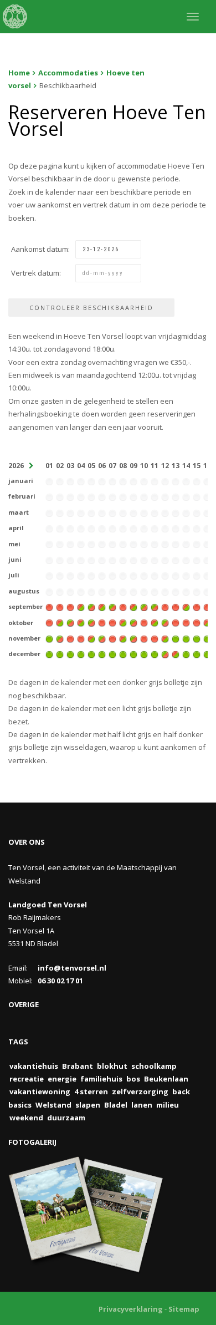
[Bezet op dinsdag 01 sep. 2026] (49, 606)
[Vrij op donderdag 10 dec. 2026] (144, 654)
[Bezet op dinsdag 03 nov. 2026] (70, 638)
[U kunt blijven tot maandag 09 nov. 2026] (133, 638)
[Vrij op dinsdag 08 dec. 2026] (123, 654)
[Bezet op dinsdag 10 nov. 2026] (144, 638)
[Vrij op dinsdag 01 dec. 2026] (49, 654)
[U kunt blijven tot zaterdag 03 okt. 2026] (70, 622)
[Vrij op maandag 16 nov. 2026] (207, 638)
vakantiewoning (39, 1091)
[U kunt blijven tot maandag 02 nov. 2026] (60, 638)
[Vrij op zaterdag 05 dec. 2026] (91, 654)
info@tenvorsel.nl (72, 968)
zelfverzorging (140, 1091)
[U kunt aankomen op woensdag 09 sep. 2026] (133, 606)
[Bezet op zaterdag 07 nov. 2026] (112, 638)
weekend (26, 1118)
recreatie (26, 1079)
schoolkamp (154, 1066)
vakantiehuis (33, 1066)
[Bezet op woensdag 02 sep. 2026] (60, 606)
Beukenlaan (166, 1079)
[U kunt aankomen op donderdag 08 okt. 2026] (123, 622)
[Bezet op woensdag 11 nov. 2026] (154, 638)
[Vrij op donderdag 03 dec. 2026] (70, 654)
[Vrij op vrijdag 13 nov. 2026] (175, 638)
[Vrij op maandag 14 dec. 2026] (186, 654)
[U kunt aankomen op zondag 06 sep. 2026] (102, 606)
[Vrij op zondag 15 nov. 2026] (196, 638)
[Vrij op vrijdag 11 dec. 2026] (154, 654)
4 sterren (91, 1091)
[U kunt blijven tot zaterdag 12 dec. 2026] (165, 654)
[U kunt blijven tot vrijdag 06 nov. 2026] (102, 638)
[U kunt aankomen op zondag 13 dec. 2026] (175, 654)
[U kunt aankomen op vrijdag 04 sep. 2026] (81, 606)
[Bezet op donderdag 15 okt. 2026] (196, 622)
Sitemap (183, 1309)
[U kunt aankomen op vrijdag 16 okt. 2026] (207, 622)
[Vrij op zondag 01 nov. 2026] (49, 638)
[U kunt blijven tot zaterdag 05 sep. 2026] (91, 606)
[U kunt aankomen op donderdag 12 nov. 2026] (165, 638)
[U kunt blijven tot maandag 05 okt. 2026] (91, 622)
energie (62, 1079)
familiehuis (101, 1079)
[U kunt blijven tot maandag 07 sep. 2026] (112, 606)
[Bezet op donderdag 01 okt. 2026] (49, 622)
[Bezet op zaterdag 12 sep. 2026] (165, 606)
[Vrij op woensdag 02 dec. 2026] (60, 654)
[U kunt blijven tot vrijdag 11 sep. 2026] (154, 606)
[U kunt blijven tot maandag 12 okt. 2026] (165, 622)
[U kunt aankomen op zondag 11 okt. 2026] (154, 622)
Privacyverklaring (131, 1309)
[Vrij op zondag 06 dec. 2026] (102, 654)
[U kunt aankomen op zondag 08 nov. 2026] (123, 638)
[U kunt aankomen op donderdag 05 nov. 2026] (91, 638)
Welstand (53, 1105)
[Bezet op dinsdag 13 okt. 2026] (175, 622)
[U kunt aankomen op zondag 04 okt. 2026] (81, 622)
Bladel (115, 1105)
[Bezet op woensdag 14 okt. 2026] (186, 622)
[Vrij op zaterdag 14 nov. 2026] (186, 638)
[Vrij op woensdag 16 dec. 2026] (207, 654)
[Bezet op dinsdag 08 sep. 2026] (123, 606)
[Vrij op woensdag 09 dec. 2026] (133, 654)
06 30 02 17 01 (60, 981)
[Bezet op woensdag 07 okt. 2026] (112, 622)
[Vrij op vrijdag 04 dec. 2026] (81, 654)
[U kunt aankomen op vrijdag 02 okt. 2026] (60, 622)
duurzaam (66, 1118)
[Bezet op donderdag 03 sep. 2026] (70, 606)
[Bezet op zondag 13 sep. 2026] (175, 606)
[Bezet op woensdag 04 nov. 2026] (81, 638)
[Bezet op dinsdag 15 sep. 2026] (196, 606)
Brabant (77, 1066)
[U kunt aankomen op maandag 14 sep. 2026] (186, 606)
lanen (141, 1105)
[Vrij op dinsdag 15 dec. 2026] (196, 654)
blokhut (112, 1066)
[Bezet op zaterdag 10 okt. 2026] (144, 622)
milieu (167, 1105)
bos (133, 1079)
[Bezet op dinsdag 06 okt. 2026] (102, 622)
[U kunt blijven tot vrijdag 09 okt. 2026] (133, 622)
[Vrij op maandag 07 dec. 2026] (112, 654)
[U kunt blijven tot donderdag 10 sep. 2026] (144, 606)
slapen (87, 1105)
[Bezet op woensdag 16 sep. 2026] (207, 606)
